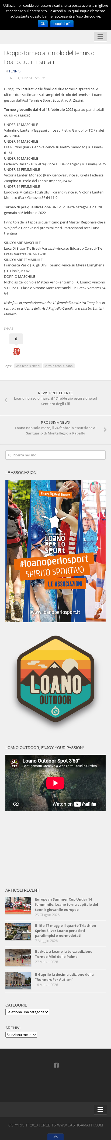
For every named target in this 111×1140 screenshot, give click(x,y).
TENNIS (14, 71)
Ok (43, 24)
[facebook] (56, 1065)
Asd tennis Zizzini (28, 366)
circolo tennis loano (59, 366)
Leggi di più (62, 24)
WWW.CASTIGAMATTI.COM (80, 1125)
